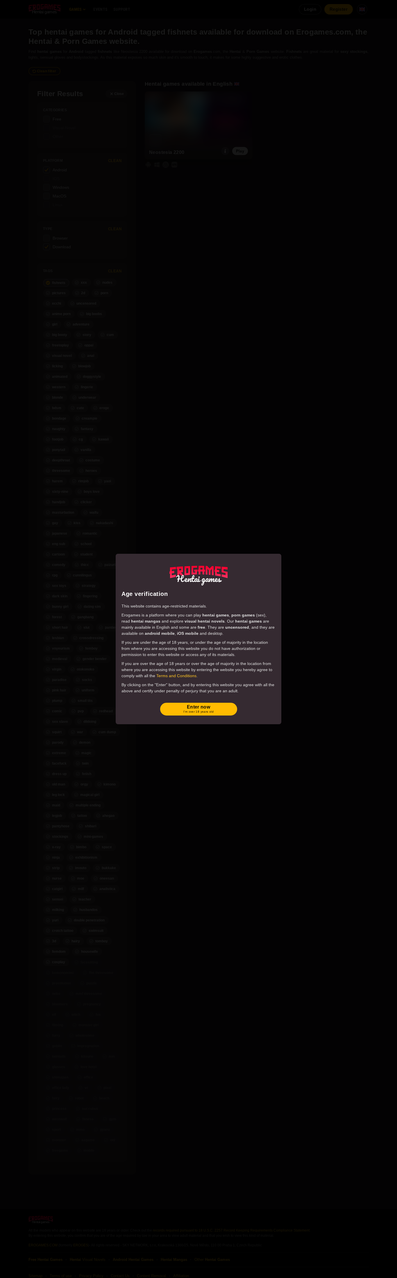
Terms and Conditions (176, 675)
